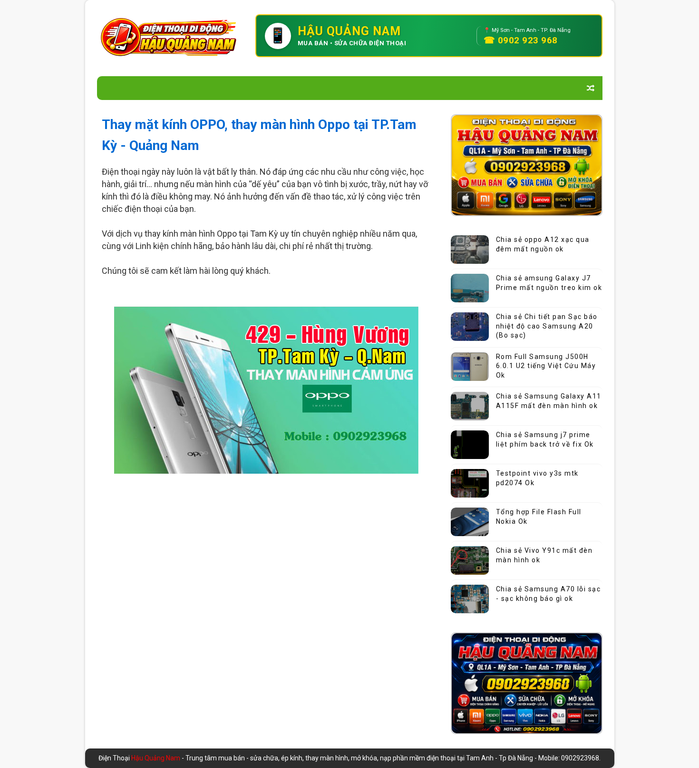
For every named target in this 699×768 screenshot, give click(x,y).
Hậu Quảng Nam (156, 758)
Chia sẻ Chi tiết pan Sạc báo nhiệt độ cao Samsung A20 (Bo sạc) (547, 326)
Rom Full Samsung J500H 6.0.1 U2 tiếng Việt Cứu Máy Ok (546, 366)
